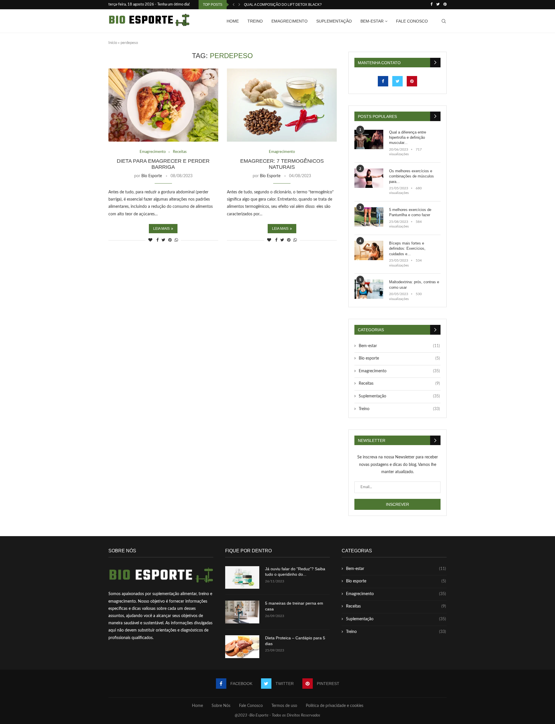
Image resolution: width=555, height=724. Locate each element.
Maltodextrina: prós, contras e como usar (414, 284)
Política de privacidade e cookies (334, 706)
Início (112, 43)
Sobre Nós (221, 706)
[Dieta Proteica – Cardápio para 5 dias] (242, 646)
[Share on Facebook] (157, 240)
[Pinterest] (445, 4)
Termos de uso (284, 706)
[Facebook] (431, 4)
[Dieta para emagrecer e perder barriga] (163, 105)
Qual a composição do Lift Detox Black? (283, 5)
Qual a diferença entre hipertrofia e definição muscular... (407, 137)
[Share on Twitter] (163, 240)
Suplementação (334, 21)
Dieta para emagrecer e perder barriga (163, 164)
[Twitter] (438, 4)
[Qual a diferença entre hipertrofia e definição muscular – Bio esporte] (368, 139)
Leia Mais (161, 229)
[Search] (444, 21)
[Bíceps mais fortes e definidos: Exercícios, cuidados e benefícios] (368, 250)
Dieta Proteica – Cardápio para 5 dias (295, 641)
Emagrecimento (289, 21)
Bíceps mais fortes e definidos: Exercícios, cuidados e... (407, 248)
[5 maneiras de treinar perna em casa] (242, 612)
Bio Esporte (151, 176)
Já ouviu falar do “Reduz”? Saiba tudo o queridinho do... (295, 571)
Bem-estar (372, 21)
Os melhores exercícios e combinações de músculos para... (411, 176)
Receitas (399, 384)
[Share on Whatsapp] (176, 240)
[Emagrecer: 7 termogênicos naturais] (282, 105)
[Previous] (233, 4)
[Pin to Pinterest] (170, 240)
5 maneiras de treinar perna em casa (294, 606)
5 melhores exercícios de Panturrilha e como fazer (410, 212)
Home (233, 21)
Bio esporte (399, 358)
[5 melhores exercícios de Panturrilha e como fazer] (368, 217)
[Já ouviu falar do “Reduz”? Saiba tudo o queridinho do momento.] (242, 577)
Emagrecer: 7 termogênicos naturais (282, 164)
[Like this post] (150, 240)
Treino (255, 21)
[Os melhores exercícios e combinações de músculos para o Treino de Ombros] (368, 178)
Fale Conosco (412, 21)
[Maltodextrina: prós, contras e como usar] (368, 289)
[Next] (239, 4)
